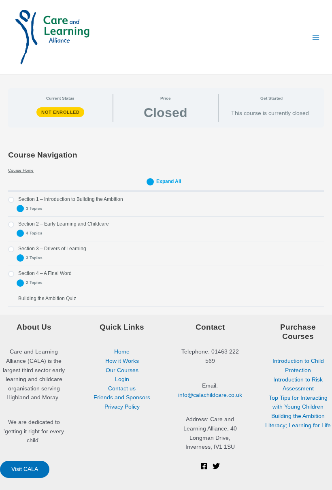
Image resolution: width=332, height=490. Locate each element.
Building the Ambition (298, 416)
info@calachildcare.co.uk (210, 395)
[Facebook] (204, 466)
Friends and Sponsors (122, 397)
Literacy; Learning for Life (298, 425)
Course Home (21, 170)
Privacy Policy (122, 407)
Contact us (122, 389)
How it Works (122, 361)
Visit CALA (24, 469)
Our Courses (122, 370)
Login (122, 379)
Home (122, 352)
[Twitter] (216, 466)
